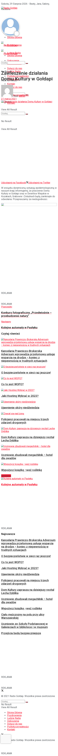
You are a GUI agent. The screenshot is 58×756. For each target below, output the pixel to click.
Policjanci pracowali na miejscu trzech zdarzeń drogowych (25, 421)
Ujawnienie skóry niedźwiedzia (20, 407)
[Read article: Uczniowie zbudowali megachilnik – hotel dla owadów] (28, 447)
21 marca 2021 (9, 98)
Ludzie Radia (14, 718)
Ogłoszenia (13, 721)
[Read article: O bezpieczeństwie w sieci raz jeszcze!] (28, 366)
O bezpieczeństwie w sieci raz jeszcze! (26, 372)
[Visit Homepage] (9, 8)
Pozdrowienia (14, 715)
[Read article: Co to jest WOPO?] (28, 378)
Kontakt (11, 729)
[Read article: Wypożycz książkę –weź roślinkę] (28, 464)
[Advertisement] (25, 13)
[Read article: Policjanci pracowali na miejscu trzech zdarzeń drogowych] (28, 413)
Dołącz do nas (14, 723)
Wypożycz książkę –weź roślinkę (21, 470)
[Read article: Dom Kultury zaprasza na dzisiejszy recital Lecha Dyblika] (28, 430)
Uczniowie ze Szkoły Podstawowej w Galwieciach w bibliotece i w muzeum (24, 625)
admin (22, 96)
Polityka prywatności (18, 726)
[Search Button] (27, 114)
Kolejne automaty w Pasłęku (19, 484)
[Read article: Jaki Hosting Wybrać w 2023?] (28, 390)
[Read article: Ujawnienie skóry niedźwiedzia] (28, 401)
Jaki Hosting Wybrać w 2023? (20, 396)
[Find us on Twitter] (2, 690)
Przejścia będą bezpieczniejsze (21, 633)
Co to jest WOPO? (12, 384)
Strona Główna (14, 37)
